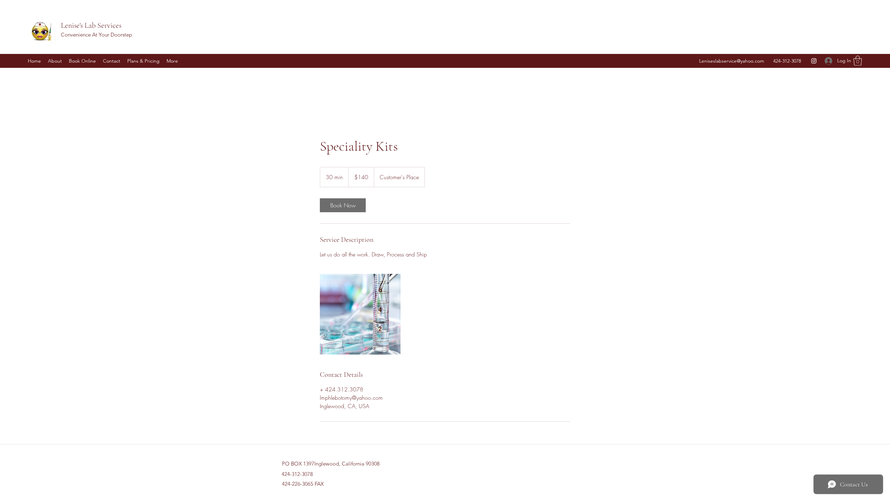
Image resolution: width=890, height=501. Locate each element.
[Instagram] (813, 60)
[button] (857, 61)
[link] (343, 205)
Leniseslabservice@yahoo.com (731, 61)
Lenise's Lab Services (91, 25)
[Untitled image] (360, 314)
